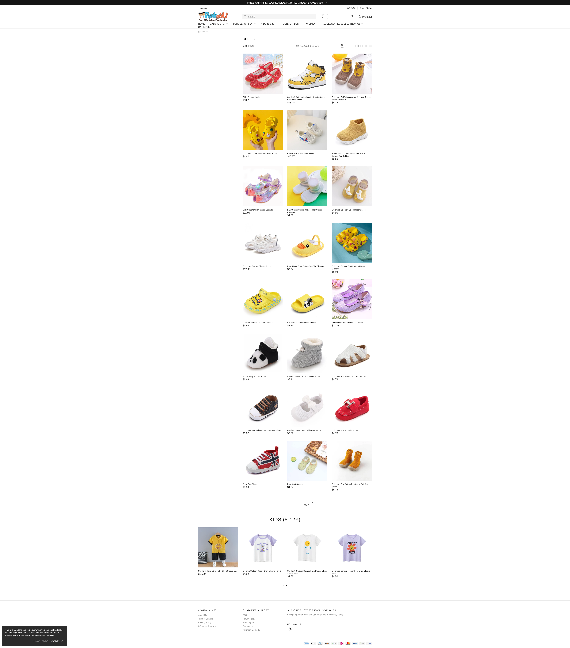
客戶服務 (351, 8)
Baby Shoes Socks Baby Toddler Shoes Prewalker (304, 211)
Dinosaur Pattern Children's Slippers (258, 322)
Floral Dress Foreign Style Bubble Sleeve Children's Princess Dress (216, 572)
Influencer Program (207, 626)
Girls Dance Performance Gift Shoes (347, 322)
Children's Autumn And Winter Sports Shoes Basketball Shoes (306, 98)
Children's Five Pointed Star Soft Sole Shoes (262, 430)
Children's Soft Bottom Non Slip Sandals (349, 376)
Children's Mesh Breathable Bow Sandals (305, 430)
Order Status (366, 8)
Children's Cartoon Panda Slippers (301, 322)
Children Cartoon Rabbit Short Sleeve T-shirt (351, 571)
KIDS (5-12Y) (285, 519)
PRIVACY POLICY (40, 641)
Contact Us (248, 626)
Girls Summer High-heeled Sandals (258, 210)
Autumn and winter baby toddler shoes (303, 376)
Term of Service (205, 619)
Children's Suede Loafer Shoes (345, 430)
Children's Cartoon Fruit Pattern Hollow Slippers (348, 267)
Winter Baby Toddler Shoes (254, 376)
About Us (202, 615)
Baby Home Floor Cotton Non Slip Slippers (305, 266)
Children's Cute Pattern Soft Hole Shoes (260, 153)
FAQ (245, 615)
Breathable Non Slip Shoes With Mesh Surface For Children (348, 154)
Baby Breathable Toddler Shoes (300, 153)
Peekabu (213, 16)
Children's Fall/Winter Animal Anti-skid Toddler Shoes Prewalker (351, 98)
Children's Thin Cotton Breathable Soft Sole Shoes (350, 485)
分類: (245, 46)
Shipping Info (249, 622)
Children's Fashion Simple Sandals (258, 266)
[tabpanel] (218, 555)
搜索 (323, 16)
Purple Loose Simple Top (253, 571)
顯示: (342, 46)
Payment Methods (251, 630)
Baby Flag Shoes (250, 484)
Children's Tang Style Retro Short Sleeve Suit (306, 571)
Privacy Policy (204, 622)
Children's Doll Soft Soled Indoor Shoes (349, 210)
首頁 (199, 32)
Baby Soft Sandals (295, 484)
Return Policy (249, 619)
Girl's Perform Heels (251, 97)
